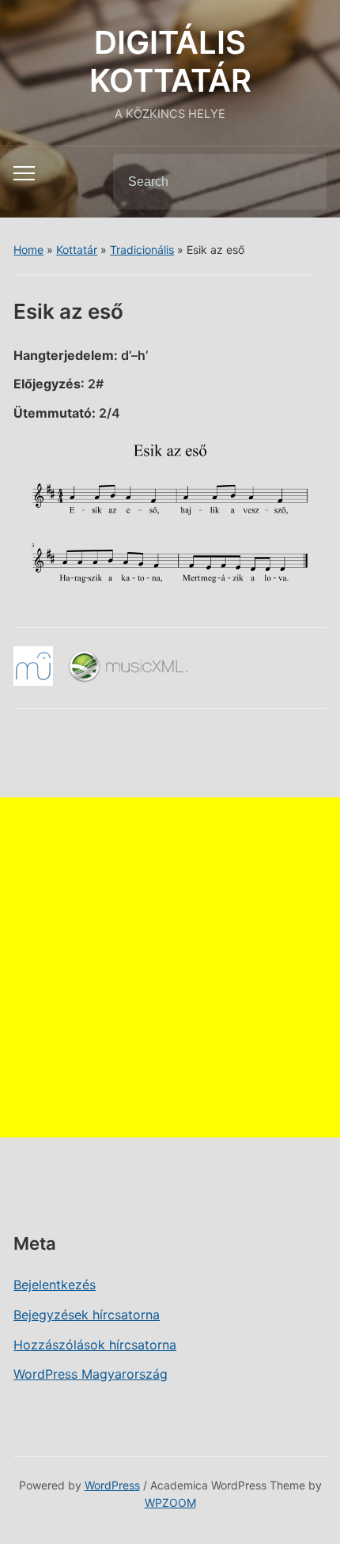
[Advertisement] (170, 967)
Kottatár (76, 249)
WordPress (112, 1485)
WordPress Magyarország (90, 1374)
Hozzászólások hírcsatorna (94, 1345)
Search (301, 182)
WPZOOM (170, 1502)
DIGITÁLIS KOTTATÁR (170, 61)
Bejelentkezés (54, 1284)
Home (28, 249)
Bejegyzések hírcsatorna (86, 1315)
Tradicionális (142, 249)
